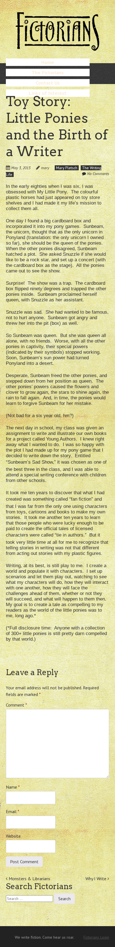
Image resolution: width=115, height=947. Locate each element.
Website (13, 836)
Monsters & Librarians (29, 878)
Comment (16, 705)
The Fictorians (48, 72)
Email (12, 811)
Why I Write (96, 878)
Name (13, 787)
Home (47, 62)
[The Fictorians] (57, 48)
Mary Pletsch (66, 167)
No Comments (98, 173)
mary (45, 167)
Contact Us (48, 83)
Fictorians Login (96, 937)
